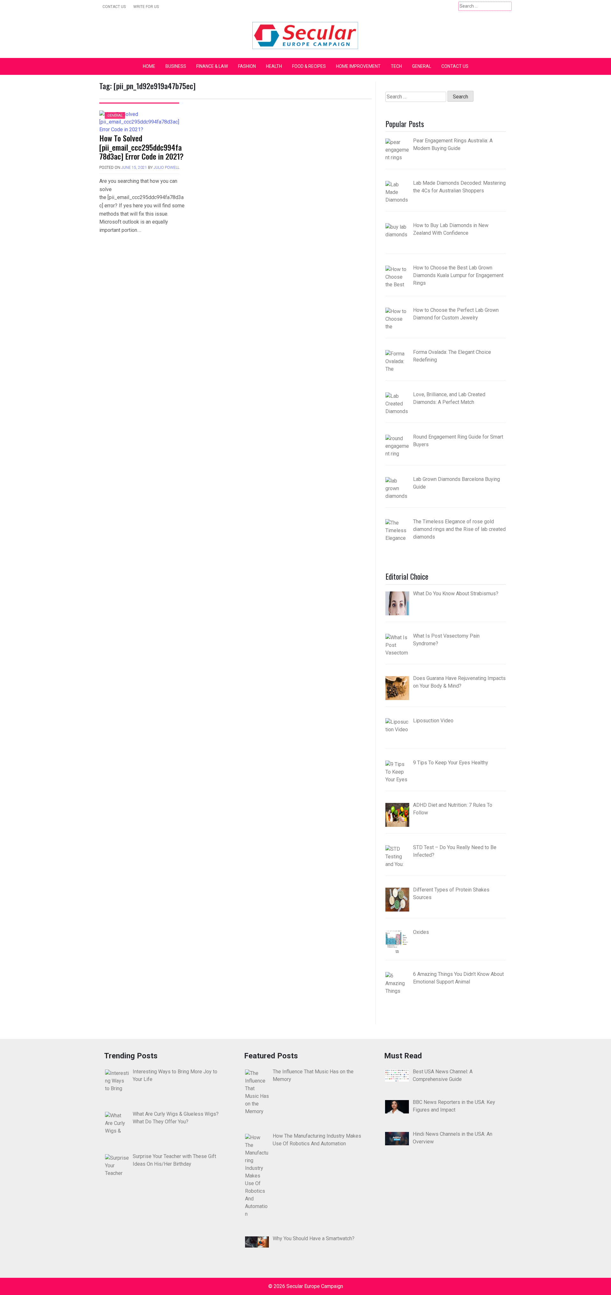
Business (175, 66)
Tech (396, 66)
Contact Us (114, 6)
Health (274, 66)
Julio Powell (166, 167)
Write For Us (146, 6)
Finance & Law (212, 66)
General (421, 66)
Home (149, 66)
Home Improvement (358, 66)
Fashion (247, 66)
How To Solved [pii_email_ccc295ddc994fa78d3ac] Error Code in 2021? (141, 147)
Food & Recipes (309, 66)
